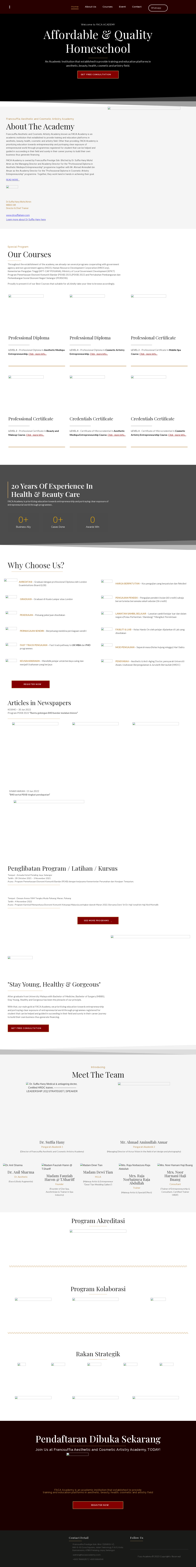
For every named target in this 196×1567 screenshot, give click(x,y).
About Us (90, 6)
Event (122, 6)
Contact (136, 6)
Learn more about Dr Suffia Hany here (26, 219)
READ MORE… (13, 179)
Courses (108, 6)
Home (75, 6)
